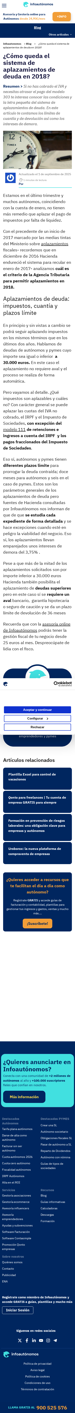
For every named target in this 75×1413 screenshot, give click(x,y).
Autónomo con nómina (55, 1157)
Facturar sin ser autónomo (12, 1148)
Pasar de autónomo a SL (56, 1144)
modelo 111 (14, 429)
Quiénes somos (12, 1262)
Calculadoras (49, 1208)
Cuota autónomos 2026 (17, 1157)
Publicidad (9, 1275)
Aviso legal (37, 1370)
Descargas (47, 1215)
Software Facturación (16, 1232)
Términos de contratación (37, 1389)
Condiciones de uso (37, 1383)
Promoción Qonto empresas (13, 1247)
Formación (48, 1221)
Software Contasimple (16, 1238)
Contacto (8, 1268)
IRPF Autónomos (13, 1176)
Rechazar (37, 727)
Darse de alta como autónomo (14, 1137)
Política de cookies (37, 1376)
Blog (37, 27)
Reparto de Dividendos (55, 1151)
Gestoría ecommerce (16, 1202)
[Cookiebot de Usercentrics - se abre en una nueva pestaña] (54, 684)
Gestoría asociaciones (16, 1195)
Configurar (35, 718)
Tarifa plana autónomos (17, 1129)
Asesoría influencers (15, 1208)
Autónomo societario (54, 1131)
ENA (5, 1281)
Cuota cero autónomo (16, 1163)
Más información (24, 1096)
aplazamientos (54, 243)
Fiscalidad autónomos (16, 1170)
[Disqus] (37, 991)
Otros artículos (59, 34)
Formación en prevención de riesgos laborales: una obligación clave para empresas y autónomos (36, 825)
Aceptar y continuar (37, 709)
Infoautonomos (12, 43)
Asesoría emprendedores (12, 1217)
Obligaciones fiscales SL (56, 1138)
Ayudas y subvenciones (17, 1225)
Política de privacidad (37, 1363)
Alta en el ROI (11, 1182)
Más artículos (11, 34)
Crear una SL (49, 1125)
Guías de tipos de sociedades (52, 1166)
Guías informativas (53, 1202)
